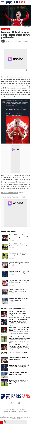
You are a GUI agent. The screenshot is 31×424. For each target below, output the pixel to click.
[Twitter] (13, 403)
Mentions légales (10, 409)
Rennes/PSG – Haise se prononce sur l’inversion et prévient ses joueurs (19, 282)
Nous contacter (21, 409)
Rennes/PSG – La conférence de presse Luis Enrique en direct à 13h (19, 237)
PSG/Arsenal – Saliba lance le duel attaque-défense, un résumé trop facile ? (19, 329)
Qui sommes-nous (23, 411)
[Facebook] (10, 403)
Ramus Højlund (6, 197)
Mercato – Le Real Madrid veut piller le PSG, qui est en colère (18, 320)
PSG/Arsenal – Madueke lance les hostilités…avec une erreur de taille (19, 337)
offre (17, 195)
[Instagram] (20, 403)
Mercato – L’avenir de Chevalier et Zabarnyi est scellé (19, 358)
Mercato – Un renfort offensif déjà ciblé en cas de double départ (19, 366)
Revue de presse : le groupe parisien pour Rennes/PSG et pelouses (18, 255)
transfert (16, 197)
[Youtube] (17, 403)
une (23, 197)
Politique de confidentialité (10, 411)
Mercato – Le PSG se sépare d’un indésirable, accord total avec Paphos (18, 381)
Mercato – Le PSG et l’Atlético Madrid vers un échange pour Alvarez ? (17, 313)
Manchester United (8, 195)
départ (21, 192)
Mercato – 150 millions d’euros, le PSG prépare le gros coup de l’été (19, 345)
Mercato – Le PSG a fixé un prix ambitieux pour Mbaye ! (18, 373)
